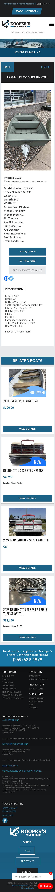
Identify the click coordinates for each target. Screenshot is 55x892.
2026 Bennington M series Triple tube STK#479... (25, 611)
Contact (33, 708)
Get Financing (27, 261)
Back (7, 67)
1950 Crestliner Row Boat (20, 401)
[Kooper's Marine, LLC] (15, 27)
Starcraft (7, 682)
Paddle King (8, 685)
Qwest (5, 679)
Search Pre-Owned (38, 679)
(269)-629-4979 (43, 4)
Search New (34, 676)
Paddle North (9, 689)
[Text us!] (45, 887)
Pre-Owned (27, 861)
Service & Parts (36, 698)
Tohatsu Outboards (12, 698)
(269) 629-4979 (27, 659)
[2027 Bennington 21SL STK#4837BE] (27, 534)
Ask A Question (27, 251)
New (27, 850)
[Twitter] (11, 278)
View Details (27, 428)
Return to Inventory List (27, 270)
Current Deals (36, 689)
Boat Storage (36, 701)
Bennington (8, 676)
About (32, 705)
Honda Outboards (11, 692)
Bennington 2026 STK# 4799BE (23, 470)
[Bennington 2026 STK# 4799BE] (27, 465)
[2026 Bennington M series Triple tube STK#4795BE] (27, 604)
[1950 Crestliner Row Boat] (27, 395)
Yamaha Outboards (12, 695)
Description (14, 289)
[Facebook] (6, 278)
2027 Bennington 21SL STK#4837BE (26, 540)
